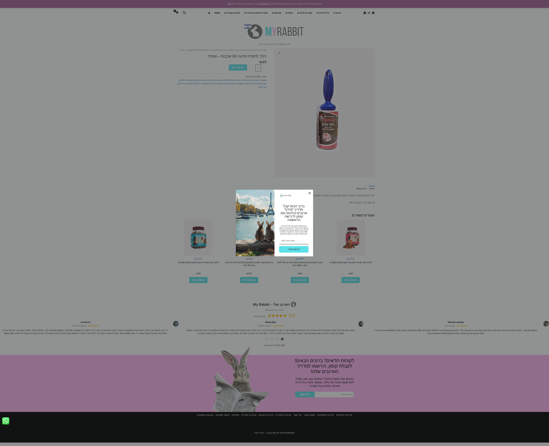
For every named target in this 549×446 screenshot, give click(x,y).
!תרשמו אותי (294, 249)
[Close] (309, 193)
